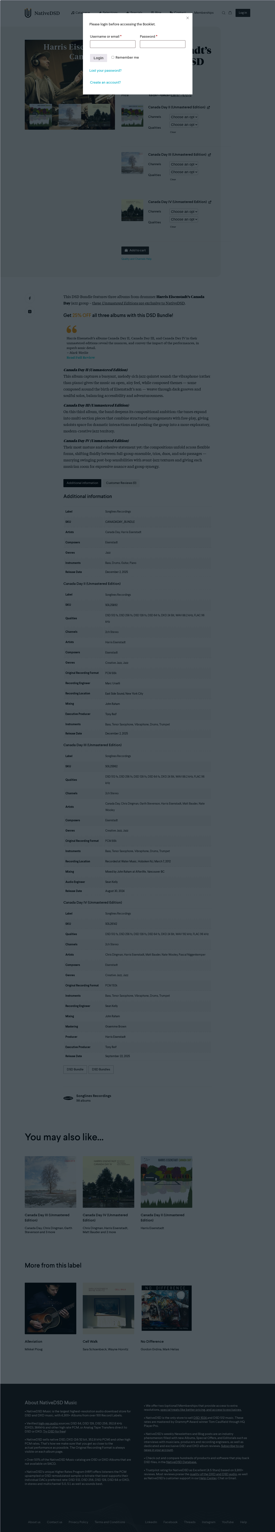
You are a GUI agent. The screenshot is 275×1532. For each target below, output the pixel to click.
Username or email (105, 36)
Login (98, 58)
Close (187, 18)
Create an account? (105, 82)
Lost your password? (105, 71)
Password (148, 36)
